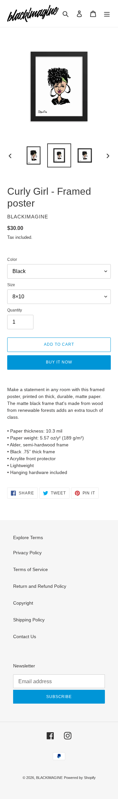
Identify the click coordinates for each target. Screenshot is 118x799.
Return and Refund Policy (39, 586)
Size (11, 285)
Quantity (14, 310)
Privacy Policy (27, 552)
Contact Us (24, 636)
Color (12, 259)
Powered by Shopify (80, 778)
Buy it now (59, 362)
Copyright (23, 603)
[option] (33, 155)
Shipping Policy (29, 619)
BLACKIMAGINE (49, 778)
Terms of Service (30, 569)
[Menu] (107, 13)
